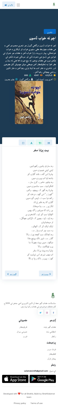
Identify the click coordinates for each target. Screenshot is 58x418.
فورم (25, 335)
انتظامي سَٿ (51, 330)
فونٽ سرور (51, 348)
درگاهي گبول (24, 78)
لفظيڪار (52, 353)
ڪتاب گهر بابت (50, 326)
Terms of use (37, 402)
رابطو (53, 335)
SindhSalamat (48, 392)
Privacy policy (20, 402)
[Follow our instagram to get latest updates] (47, 312)
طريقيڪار (23, 326)
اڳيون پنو (13, 273)
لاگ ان (10, 4)
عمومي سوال (22, 330)
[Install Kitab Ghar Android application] (43, 377)
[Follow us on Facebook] (53, 312)
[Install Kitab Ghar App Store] (15, 377)
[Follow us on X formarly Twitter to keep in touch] (40, 312)
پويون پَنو (44, 273)
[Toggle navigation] (18, 4)
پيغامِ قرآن (51, 357)
